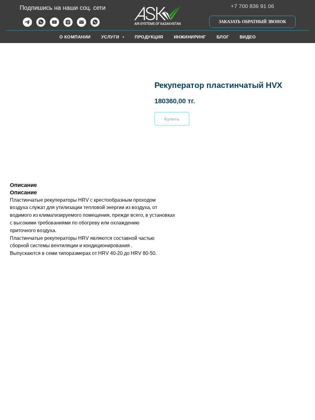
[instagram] (68, 25)
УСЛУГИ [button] (111, 36)
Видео (248, 36)
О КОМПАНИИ (75, 36)
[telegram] (27, 25)
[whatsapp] (41, 25)
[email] (81, 25)
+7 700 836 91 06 (252, 6)
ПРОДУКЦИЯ (149, 36)
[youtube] (54, 25)
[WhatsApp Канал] (95, 25)
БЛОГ (223, 36)
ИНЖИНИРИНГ (190, 36)
